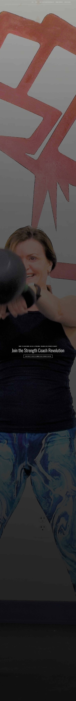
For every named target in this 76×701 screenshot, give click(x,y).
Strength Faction (15, 2)
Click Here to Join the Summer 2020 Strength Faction (38, 356)
